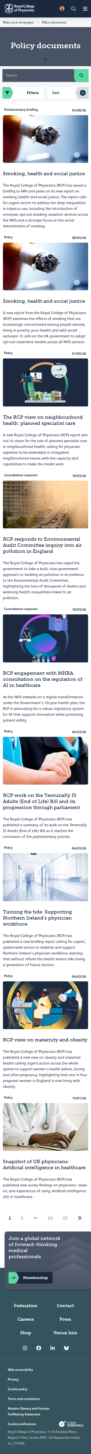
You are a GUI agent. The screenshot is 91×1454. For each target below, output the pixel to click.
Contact (65, 1305)
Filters (33, 92)
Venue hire (65, 1332)
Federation (26, 1305)
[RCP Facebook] (39, 1348)
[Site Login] (62, 9)
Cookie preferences (22, 1424)
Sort (55, 92)
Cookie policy (17, 1389)
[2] (79, 1218)
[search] (81, 75)
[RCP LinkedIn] (52, 1348)
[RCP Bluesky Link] (66, 1348)
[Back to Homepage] (23, 9)
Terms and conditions (24, 1399)
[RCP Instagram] (25, 1348)
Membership (35, 1277)
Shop (25, 1332)
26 (50, 1218)
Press (65, 1319)
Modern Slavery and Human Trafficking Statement (29, 1411)
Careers (25, 1319)
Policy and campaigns (18, 22)
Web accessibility (20, 1370)
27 (65, 1218)
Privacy (13, 1379)
